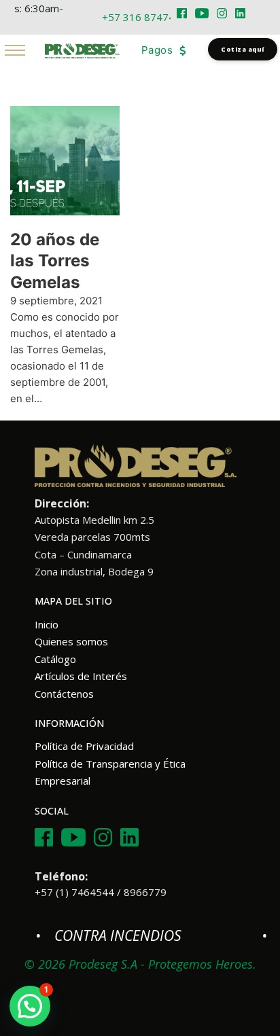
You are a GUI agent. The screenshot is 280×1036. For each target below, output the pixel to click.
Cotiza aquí (242, 49)
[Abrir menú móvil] (15, 50)
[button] (30, 1006)
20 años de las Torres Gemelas (54, 261)
